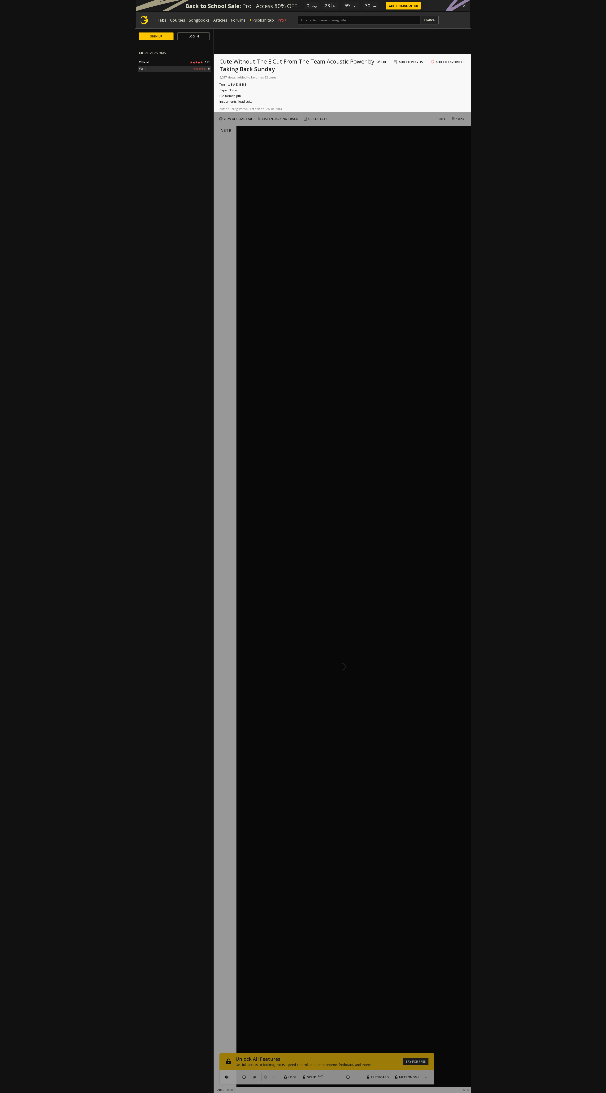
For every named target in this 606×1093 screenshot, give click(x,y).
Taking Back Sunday (247, 69)
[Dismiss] (464, 5)
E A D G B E (238, 84)
